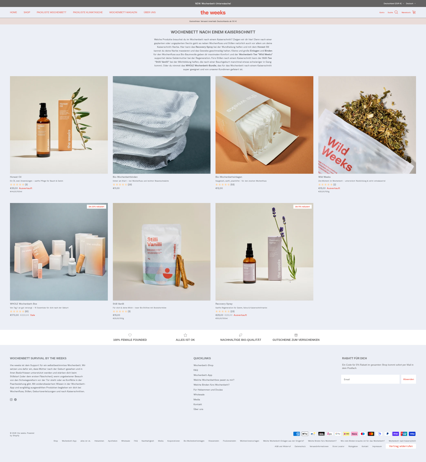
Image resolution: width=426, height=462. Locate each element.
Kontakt (198, 404)
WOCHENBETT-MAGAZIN (123, 12)
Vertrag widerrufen (401, 446)
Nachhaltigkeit (148, 441)
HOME (13, 12)
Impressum (377, 446)
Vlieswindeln (213, 441)
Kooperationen (173, 441)
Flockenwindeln (229, 441)
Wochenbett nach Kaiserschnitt (402, 441)
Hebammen (99, 441)
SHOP (27, 12)
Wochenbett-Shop (203, 365)
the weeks (21, 433)
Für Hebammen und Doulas (208, 389)
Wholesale (199, 394)
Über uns (198, 409)
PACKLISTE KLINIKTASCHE (88, 12)
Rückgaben (353, 446)
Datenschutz (300, 446)
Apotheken (112, 441)
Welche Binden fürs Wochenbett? (211, 384)
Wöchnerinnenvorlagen (249, 441)
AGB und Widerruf (283, 446)
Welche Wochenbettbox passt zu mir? (214, 379)
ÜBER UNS (150, 12)
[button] (17, 184)
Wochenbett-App (203, 375)
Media (197, 399)
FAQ (196, 370)
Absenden (408, 379)
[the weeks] (213, 12)
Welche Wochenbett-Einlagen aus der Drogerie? (283, 441)
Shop (56, 441)
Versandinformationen (319, 446)
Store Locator (338, 446)
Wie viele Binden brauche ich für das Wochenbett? (363, 441)
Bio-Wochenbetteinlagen (194, 441)
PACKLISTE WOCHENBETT (51, 12)
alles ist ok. (86, 441)
